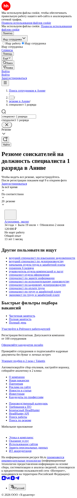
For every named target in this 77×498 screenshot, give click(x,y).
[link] (7, 62)
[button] (5, 71)
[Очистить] (6, 125)
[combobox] (18, 116)
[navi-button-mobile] (5, 83)
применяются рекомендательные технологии (32, 459)
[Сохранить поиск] (5, 140)
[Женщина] (10, 215)
